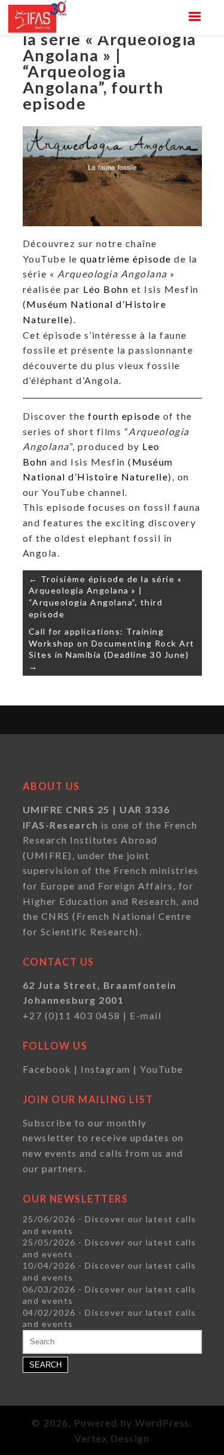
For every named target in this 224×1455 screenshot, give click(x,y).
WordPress (162, 1422)
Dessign (130, 1438)
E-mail (145, 1015)
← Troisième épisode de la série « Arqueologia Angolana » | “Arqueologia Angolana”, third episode (105, 596)
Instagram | (110, 1069)
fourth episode (124, 415)
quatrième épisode (125, 258)
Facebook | (52, 1069)
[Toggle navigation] (194, 16)
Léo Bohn (105, 289)
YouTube (161, 1069)
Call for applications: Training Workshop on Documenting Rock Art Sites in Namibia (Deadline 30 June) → (112, 649)
